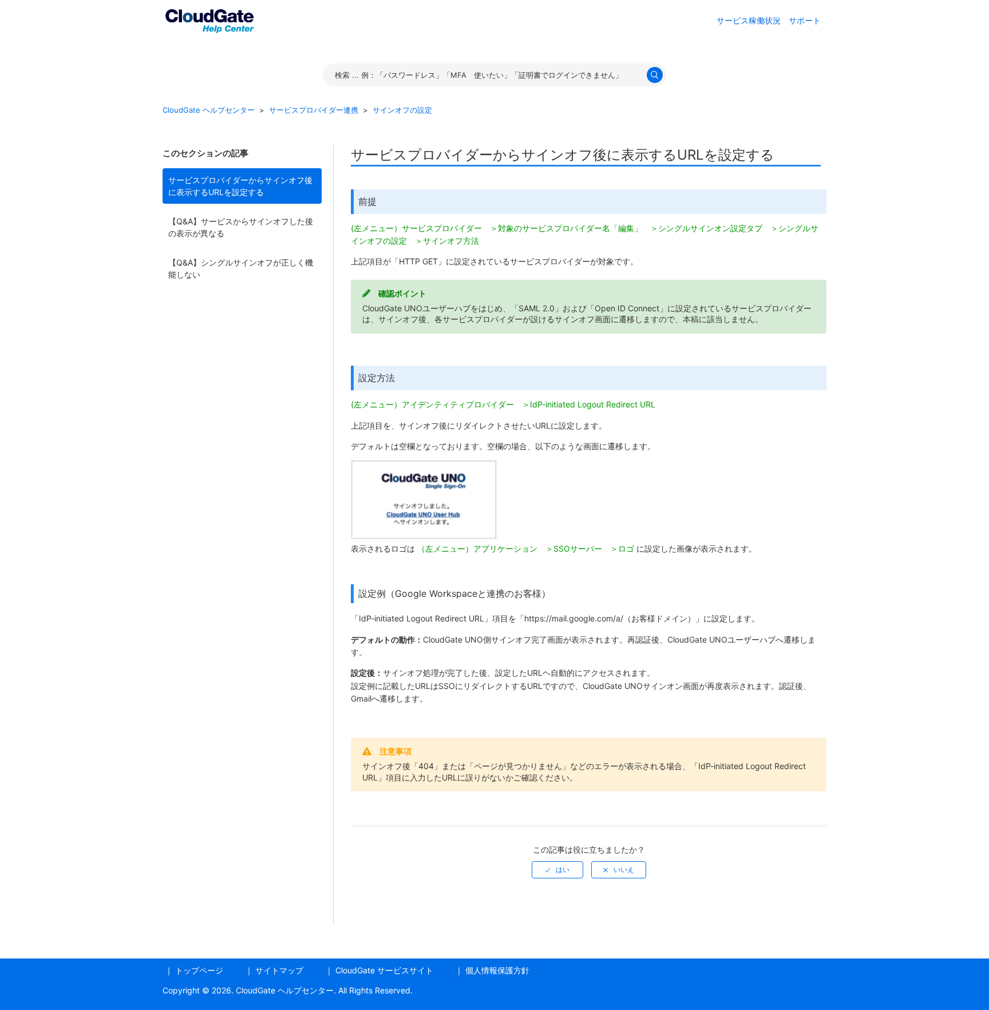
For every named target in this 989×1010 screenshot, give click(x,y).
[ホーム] (209, 19)
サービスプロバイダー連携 (313, 109)
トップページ (199, 970)
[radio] (557, 869)
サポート (805, 20)
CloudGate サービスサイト (384, 970)
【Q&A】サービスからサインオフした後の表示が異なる (240, 227)
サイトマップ (279, 970)
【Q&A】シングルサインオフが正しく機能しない (240, 268)
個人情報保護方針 (497, 970)
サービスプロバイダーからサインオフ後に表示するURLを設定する (240, 186)
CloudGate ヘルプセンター (209, 109)
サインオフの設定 (402, 109)
